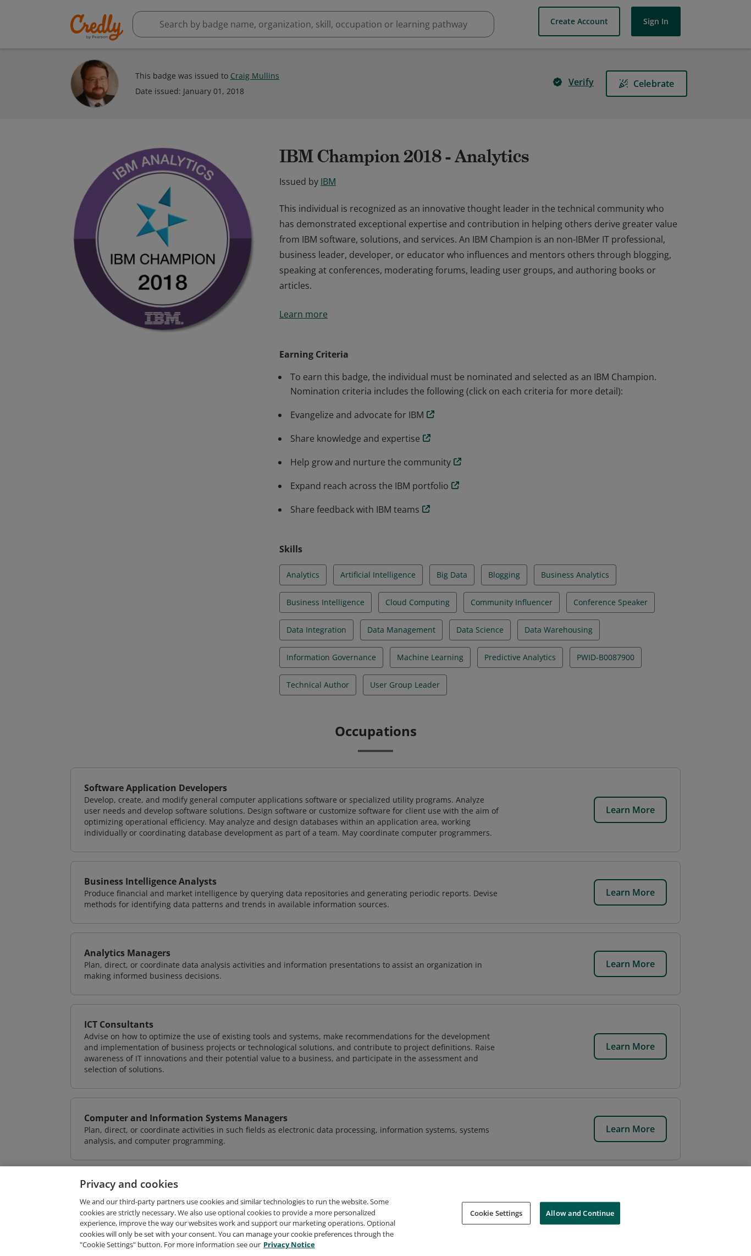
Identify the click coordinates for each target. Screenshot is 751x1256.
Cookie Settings (496, 1212)
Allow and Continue (580, 1212)
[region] (375, 1211)
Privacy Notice (289, 1244)
